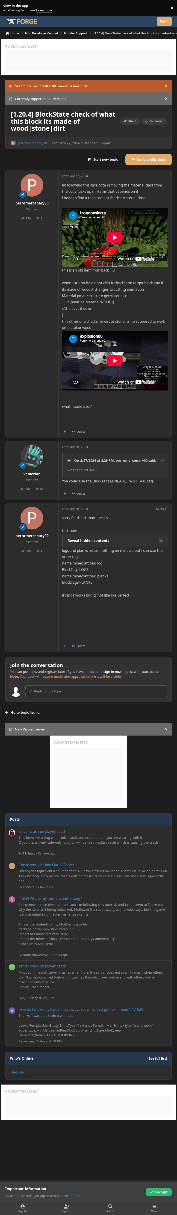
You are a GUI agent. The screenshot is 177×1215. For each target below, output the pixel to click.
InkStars (28, 887)
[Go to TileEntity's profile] (12, 832)
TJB (25, 998)
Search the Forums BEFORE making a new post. (51, 86)
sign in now (112, 671)
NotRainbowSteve (35, 955)
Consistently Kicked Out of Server (46, 865)
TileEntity (29, 853)
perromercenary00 (32, 143)
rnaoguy (29, 1041)
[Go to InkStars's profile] (12, 866)
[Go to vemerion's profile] (32, 456)
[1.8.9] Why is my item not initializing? (50, 898)
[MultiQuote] (64, 431)
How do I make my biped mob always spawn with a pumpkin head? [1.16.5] (81, 1009)
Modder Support (97, 143)
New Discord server (30, 729)
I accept (161, 1192)
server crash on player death (42, 831)
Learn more (9, 8)
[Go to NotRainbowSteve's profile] (12, 899)
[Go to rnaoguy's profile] (12, 1010)
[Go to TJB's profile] (12, 967)
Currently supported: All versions (40, 99)
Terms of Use (70, 1196)
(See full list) (157, 1058)
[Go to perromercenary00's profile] (13, 143)
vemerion (32, 474)
